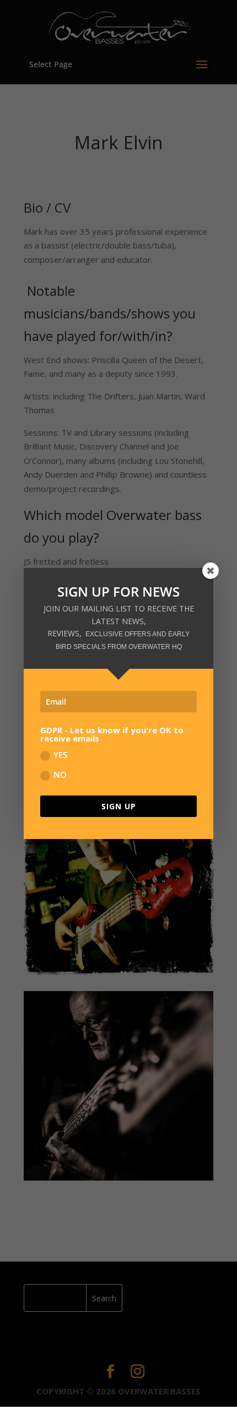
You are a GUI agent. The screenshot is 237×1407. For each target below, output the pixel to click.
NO (60, 774)
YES (60, 754)
